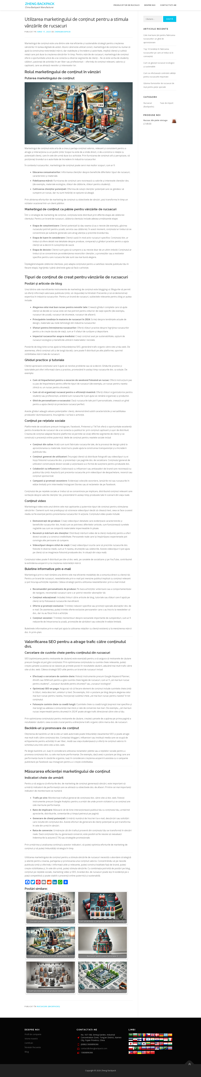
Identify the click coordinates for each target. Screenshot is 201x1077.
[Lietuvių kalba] (148, 1043)
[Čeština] (148, 1034)
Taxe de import (166, 103)
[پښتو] (135, 1047)
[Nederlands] (166, 1043)
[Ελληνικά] (166, 1034)
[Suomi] (139, 1039)
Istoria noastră (31, 1038)
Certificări (29, 1043)
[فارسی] (135, 1039)
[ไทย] (170, 1047)
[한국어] (144, 1043)
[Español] (170, 1034)
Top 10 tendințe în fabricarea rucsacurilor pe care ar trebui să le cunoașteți (158, 53)
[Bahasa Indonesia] (166, 1039)
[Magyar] (161, 1039)
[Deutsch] (161, 1034)
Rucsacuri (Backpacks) (48, 1006)
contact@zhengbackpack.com (94, 1048)
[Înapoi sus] (189, 1064)
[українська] (139, 1052)
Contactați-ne (168, 5)
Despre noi (149, 5)
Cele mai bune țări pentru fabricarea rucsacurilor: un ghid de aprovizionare (159, 39)
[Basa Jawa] (135, 1043)
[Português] (139, 1047)
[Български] (135, 1034)
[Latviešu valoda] (152, 1043)
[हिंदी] (152, 1039)
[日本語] (131, 1043)
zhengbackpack (63, 32)
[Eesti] (131, 1039)
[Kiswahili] (166, 1047)
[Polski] (131, 1047)
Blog (27, 1051)
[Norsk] (161, 1043)
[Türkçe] (135, 1052)
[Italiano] (170, 1039)
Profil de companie (33, 1034)
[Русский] (144, 1047)
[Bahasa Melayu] (157, 1043)
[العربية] (131, 1034)
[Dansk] (157, 1034)
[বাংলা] (139, 1034)
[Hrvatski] (157, 1039)
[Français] (144, 1039)
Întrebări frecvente (33, 1047)
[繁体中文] (152, 1052)
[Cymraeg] (152, 1034)
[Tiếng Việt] (148, 1052)
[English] (144, 1052)
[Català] (144, 1034)
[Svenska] (161, 1047)
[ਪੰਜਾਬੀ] (170, 1043)
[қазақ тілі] (139, 1043)
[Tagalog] (131, 1052)
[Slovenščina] (152, 1047)
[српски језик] (157, 1047)
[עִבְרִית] (148, 1039)
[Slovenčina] (148, 1047)
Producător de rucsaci (127, 5)
